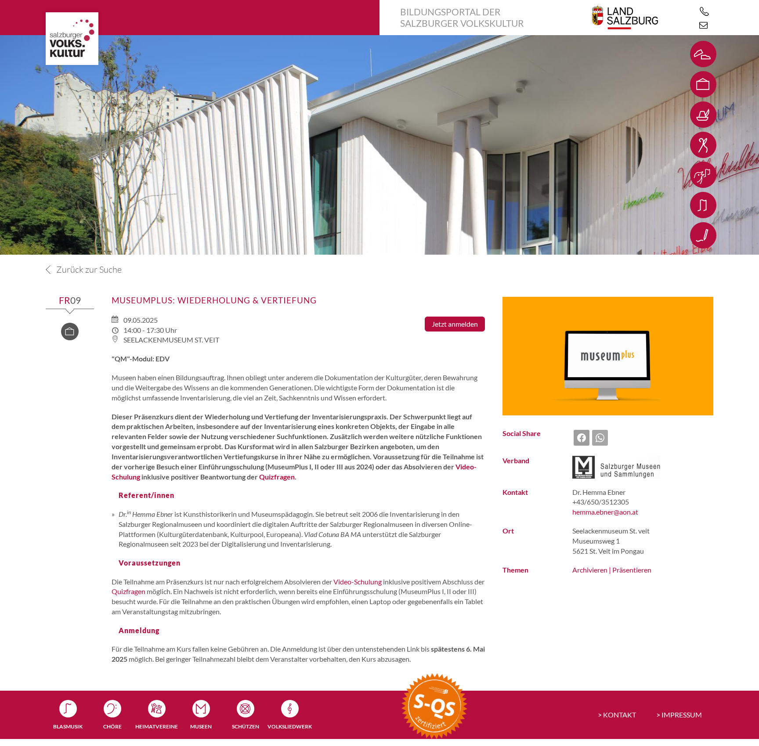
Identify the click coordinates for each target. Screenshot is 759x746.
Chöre (112, 726)
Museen (201, 726)
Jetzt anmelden (455, 324)
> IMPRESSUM (679, 714)
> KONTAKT (617, 714)
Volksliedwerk (289, 726)
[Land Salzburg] (625, 17)
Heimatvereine (156, 726)
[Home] (72, 38)
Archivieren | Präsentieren (611, 570)
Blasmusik (68, 726)
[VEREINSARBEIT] (703, 250)
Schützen (245, 726)
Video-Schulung (357, 581)
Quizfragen (277, 476)
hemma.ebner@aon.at (605, 512)
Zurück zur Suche (88, 269)
